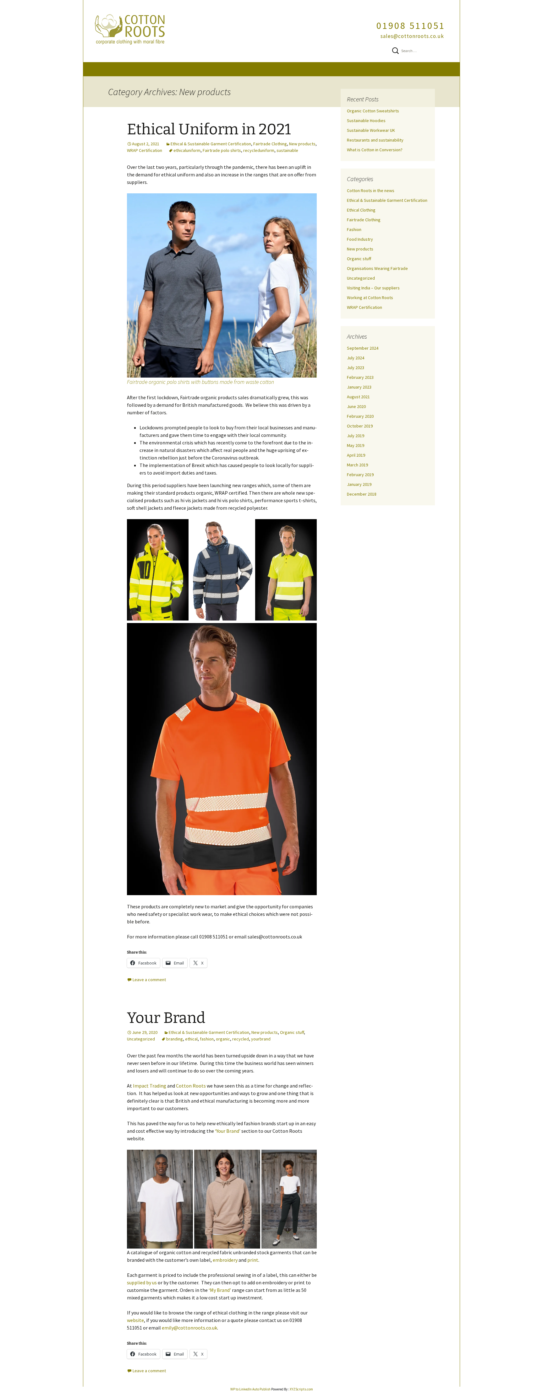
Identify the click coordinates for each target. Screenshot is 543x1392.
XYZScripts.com (301, 1389)
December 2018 (361, 494)
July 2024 (355, 358)
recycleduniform (258, 150)
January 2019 (359, 484)
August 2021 (358, 397)
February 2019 (360, 474)
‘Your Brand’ (227, 1131)
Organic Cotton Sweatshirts (373, 111)
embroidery (225, 1260)
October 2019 (360, 426)
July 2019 (355, 435)
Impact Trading (149, 1086)
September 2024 (362, 348)
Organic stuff (292, 1032)
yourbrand (261, 1039)
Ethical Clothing (361, 210)
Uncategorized (141, 1039)
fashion (207, 1039)
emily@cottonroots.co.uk (189, 1328)
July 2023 (355, 367)
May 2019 (355, 445)
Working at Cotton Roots (370, 297)
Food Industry (360, 239)
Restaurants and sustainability (375, 140)
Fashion (354, 229)
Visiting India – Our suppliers (373, 288)
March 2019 (357, 465)
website (135, 1320)
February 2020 (360, 416)
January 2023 (359, 387)
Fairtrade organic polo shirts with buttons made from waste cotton (200, 381)
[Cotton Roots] (271, 31)
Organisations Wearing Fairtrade (377, 268)
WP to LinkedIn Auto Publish (250, 1389)
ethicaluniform (186, 150)
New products (302, 144)
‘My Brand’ (220, 1290)
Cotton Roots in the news (370, 190)
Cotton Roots (191, 1086)
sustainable (287, 150)
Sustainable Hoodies (366, 120)
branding (174, 1039)
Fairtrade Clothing (270, 144)
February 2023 (360, 377)
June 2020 (356, 406)
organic (223, 1039)
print (252, 1260)
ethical (191, 1039)
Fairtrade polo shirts (222, 150)
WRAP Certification (144, 150)
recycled (240, 1039)
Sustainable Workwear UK (371, 130)
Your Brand (166, 1018)
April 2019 (356, 455)
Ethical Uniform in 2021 (209, 129)
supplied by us (142, 1282)
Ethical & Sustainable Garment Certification (211, 144)
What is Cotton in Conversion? (375, 150)
